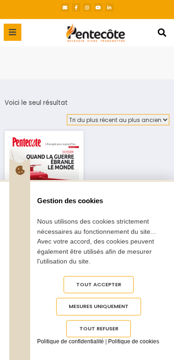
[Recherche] (161, 32)
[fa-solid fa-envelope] (65, 7)
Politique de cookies (133, 341)
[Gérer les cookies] (19, 170)
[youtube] (98, 7)
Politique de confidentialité (70, 341)
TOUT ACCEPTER (98, 284)
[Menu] (12, 32)
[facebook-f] (76, 7)
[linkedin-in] (109, 7)
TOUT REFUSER (98, 328)
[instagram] (87, 7)
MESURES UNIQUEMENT (99, 306)
